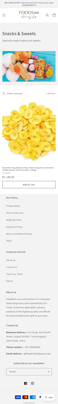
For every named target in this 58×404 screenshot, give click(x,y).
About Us (10, 260)
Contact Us (11, 267)
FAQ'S (9, 240)
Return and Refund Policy (19, 233)
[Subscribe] (48, 371)
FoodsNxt (32, 403)
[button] (3, 15)
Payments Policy (14, 226)
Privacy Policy (13, 206)
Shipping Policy (13, 219)
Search (9, 281)
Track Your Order (14, 274)
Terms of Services (14, 212)
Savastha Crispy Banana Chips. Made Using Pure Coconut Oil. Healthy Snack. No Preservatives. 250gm (28, 168)
